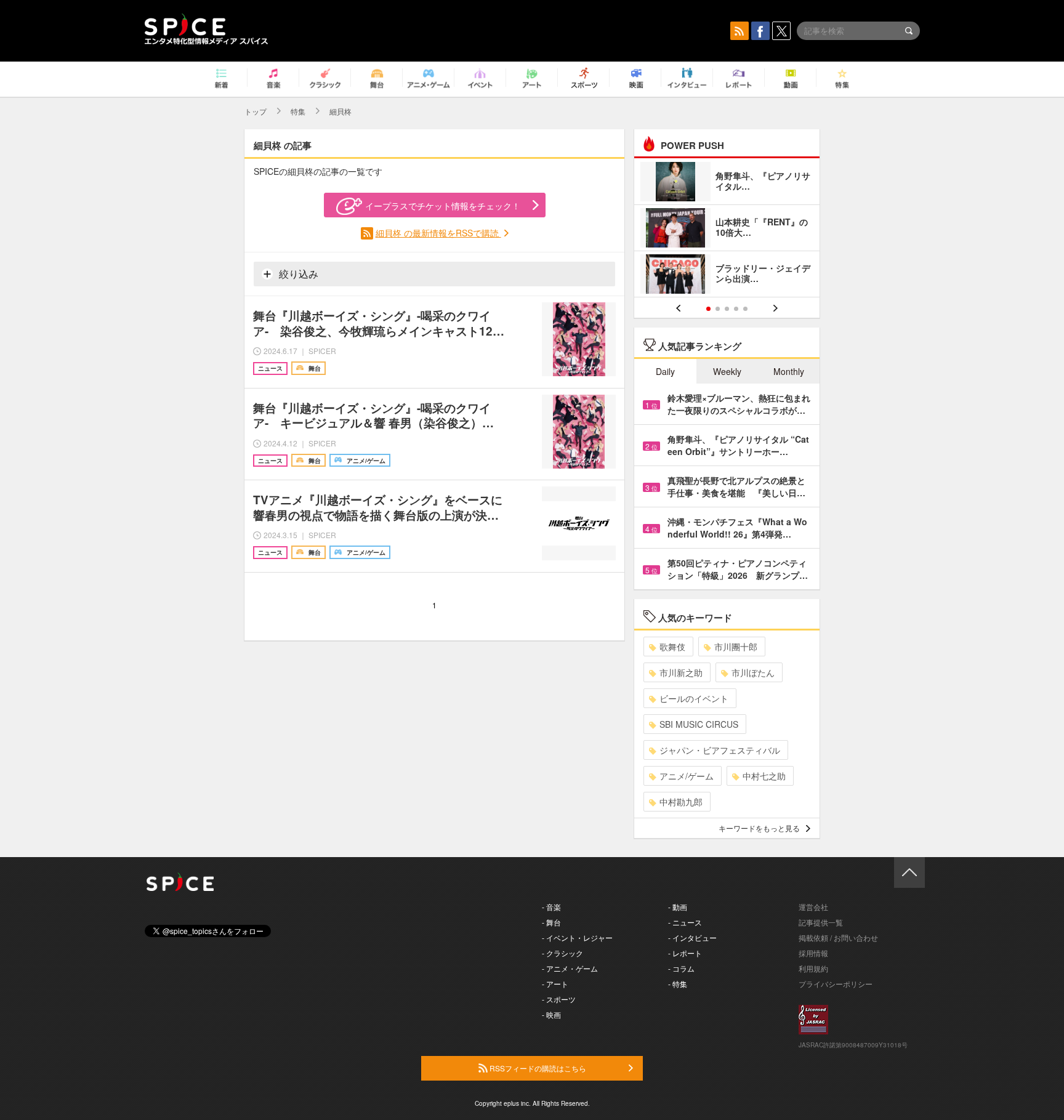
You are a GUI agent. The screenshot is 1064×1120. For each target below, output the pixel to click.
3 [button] (727, 309)
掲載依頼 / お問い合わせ (838, 937)
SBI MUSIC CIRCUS (698, 724)
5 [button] (745, 309)
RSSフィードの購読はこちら (537, 1068)
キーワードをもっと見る (759, 828)
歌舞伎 (672, 646)
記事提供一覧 (821, 922)
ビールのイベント (693, 698)
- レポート (685, 953)
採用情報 (813, 953)
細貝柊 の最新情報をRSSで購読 (438, 233)
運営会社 (813, 906)
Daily (665, 371)
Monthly (788, 371)
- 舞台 (551, 922)
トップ (255, 111)
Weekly (727, 371)
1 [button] (708, 309)
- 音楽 (551, 906)
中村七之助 (764, 776)
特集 (298, 111)
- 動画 (677, 906)
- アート (555, 983)
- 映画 (551, 1014)
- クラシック (562, 953)
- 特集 (677, 983)
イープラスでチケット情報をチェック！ (442, 205)
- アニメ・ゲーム (570, 968)
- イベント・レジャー (577, 937)
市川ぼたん (753, 672)
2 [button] (717, 309)
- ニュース (685, 922)
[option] (727, 229)
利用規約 (813, 968)
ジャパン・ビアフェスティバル (719, 750)
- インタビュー (692, 937)
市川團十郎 (735, 646)
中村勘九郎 (681, 802)
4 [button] (736, 309)
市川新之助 (681, 672)
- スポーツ (559, 999)
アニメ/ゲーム (686, 776)
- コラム (681, 968)
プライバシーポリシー (836, 983)
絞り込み (297, 274)
